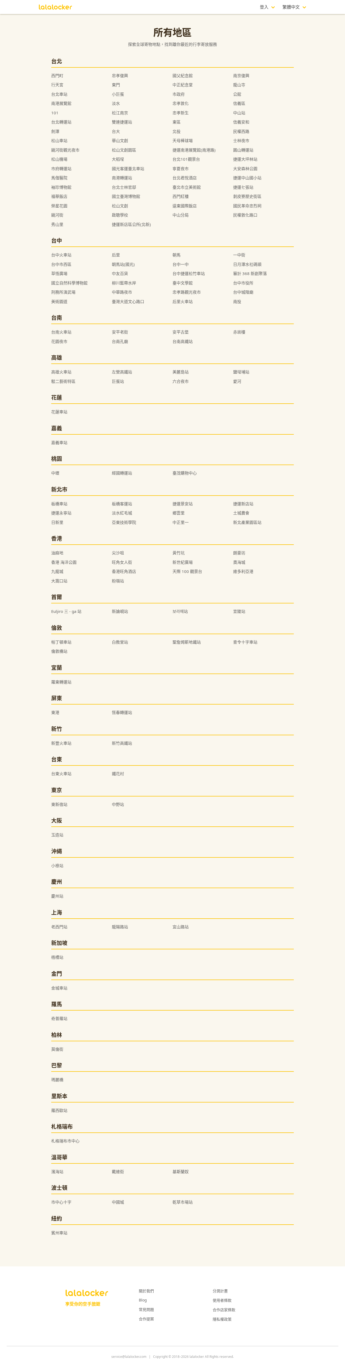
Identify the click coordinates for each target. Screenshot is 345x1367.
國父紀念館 (182, 75)
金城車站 (59, 988)
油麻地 (57, 552)
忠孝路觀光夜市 (186, 292)
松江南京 (120, 112)
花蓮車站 (59, 411)
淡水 (116, 103)
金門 (56, 973)
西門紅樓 (180, 196)
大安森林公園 (245, 168)
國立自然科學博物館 (69, 283)
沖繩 (56, 851)
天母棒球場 (182, 140)
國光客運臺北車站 (128, 168)
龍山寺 (239, 84)
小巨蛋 (118, 94)
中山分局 (180, 215)
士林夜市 (241, 140)
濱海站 (57, 1171)
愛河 (237, 381)
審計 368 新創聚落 (250, 273)
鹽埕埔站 (241, 372)
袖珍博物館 (61, 187)
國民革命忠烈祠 (247, 205)
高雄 (56, 357)
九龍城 (57, 571)
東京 (56, 790)
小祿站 (57, 865)
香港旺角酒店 (124, 571)
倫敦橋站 (59, 651)
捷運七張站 (243, 187)
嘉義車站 (59, 442)
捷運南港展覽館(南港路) (194, 150)
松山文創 (120, 205)
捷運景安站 (182, 503)
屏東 (56, 698)
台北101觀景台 (186, 159)
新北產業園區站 (247, 522)
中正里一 (180, 522)
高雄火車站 (61, 372)
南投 (237, 301)
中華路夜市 (122, 292)
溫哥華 (59, 1157)
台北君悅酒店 (184, 177)
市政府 (178, 94)
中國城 (118, 1202)
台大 (116, 131)
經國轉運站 (122, 473)
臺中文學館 (182, 283)
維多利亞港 (243, 571)
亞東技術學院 (124, 522)
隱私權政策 (222, 1319)
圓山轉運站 (243, 150)
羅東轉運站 (61, 682)
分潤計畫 (220, 1290)
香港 (56, 538)
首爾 (56, 597)
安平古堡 (180, 332)
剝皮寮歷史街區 (247, 196)
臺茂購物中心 (184, 473)
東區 (176, 122)
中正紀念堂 (182, 84)
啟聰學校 (120, 215)
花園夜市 (59, 341)
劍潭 (55, 131)
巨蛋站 (118, 381)
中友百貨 (120, 273)
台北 (56, 61)
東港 (55, 712)
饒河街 (57, 215)
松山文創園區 (124, 150)
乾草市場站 (182, 1202)
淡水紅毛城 (122, 513)
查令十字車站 (245, 642)
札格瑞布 (62, 1126)
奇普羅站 (59, 1018)
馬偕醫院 (59, 177)
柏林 (56, 1035)
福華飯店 (59, 196)
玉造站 (57, 834)
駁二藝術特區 (63, 381)
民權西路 (241, 131)
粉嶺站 (118, 580)
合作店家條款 (224, 1309)
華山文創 (120, 140)
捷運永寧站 (61, 513)
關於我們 (146, 1290)
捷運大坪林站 (245, 159)
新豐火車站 (61, 743)
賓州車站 (59, 1232)
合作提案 (146, 1318)
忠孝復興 (120, 75)
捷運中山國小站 (247, 177)
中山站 (239, 112)
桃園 (56, 458)
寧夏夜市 (180, 168)
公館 (237, 94)
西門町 (57, 75)
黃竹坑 (178, 552)
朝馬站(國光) (123, 264)
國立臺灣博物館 (126, 196)
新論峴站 (120, 611)
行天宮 (57, 84)
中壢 (55, 473)
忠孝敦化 (180, 103)
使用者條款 (222, 1300)
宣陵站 (239, 611)
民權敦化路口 (245, 215)
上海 (56, 912)
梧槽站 (57, 957)
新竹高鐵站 (122, 743)
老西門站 (59, 926)
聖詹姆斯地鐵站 (186, 642)
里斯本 (59, 1096)
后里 (116, 254)
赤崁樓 (239, 332)
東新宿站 (59, 804)
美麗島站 (180, 372)
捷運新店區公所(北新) (131, 224)
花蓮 (56, 397)
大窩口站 (59, 580)
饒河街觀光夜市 (65, 150)
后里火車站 (182, 301)
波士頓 (59, 1187)
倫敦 (56, 627)
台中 (56, 240)
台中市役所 (243, 283)
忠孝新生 (180, 112)
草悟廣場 (59, 273)
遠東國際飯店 (184, 205)
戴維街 (118, 1171)
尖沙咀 (118, 552)
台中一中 (180, 264)
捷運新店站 (243, 503)
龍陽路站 (120, 926)
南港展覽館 (61, 103)
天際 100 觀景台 (187, 571)
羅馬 (56, 1004)
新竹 (56, 729)
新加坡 (59, 943)
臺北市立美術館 (186, 187)
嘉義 (56, 428)
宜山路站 (180, 926)
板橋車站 (59, 503)
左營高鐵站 (122, 372)
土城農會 (241, 513)
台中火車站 (61, 254)
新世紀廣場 (182, 562)
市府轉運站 (61, 168)
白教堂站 (120, 642)
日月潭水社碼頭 (247, 264)
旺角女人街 (122, 562)
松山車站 (59, 140)
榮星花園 (59, 205)
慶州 (56, 881)
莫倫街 (57, 1049)
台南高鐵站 (182, 341)
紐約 (56, 1218)
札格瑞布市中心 (65, 1140)
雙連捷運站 (122, 122)
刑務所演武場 (63, 292)
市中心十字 (61, 1202)
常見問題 (146, 1309)
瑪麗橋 (57, 1079)
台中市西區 (61, 264)
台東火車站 (61, 773)
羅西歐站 (59, 1110)
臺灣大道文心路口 (128, 301)
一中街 (239, 254)
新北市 (59, 489)
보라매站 (180, 611)
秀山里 (57, 224)
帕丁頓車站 (61, 642)
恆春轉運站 (122, 712)
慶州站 (57, 896)
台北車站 (59, 94)
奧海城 (239, 562)
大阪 (56, 820)
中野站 (118, 804)
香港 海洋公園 (64, 562)
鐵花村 (118, 773)
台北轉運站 (61, 122)
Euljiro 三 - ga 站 (66, 611)
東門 (116, 84)
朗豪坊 (239, 552)
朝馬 (176, 254)
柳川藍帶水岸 (124, 283)
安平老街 (120, 332)
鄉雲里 (178, 513)
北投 (176, 131)
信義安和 (241, 122)
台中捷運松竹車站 (188, 273)
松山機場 (59, 159)
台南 (56, 317)
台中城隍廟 (243, 292)
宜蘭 (56, 667)
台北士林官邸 (124, 187)
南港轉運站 (122, 177)
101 (54, 112)
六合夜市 (180, 381)
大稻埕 (118, 159)
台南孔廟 (120, 341)
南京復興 (241, 75)
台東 (56, 759)
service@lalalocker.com (128, 1356)
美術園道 (59, 301)
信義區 (239, 103)
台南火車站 (61, 332)
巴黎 (56, 1065)
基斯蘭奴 (180, 1171)
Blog (143, 1300)
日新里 (57, 522)
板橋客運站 (122, 503)
